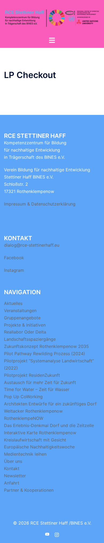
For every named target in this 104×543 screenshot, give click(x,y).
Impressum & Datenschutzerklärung (39, 204)
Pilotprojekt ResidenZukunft (32, 375)
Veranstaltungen (20, 310)
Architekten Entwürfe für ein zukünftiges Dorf (50, 403)
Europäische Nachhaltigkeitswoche (39, 446)
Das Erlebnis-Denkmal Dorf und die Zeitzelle (49, 425)
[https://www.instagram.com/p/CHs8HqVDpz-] (57, 534)
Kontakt (11, 468)
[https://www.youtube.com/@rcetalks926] (47, 534)
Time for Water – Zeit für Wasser (36, 389)
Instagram (14, 270)
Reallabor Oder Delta (25, 332)
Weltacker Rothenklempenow (33, 411)
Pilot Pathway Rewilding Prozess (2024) (44, 353)
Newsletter (15, 475)
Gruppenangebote (22, 317)
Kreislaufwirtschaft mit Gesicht (35, 440)
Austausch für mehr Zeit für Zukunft (40, 382)
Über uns (13, 461)
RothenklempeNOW (23, 418)
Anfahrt (11, 483)
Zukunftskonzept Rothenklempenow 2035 (46, 346)
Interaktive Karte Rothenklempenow (40, 432)
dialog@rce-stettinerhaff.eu (31, 245)
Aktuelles (13, 303)
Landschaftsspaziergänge (30, 339)
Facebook (14, 257)
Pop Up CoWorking (23, 396)
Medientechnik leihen (25, 454)
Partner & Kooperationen (29, 490)
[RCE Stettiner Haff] (52, 17)
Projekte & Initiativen (25, 325)
